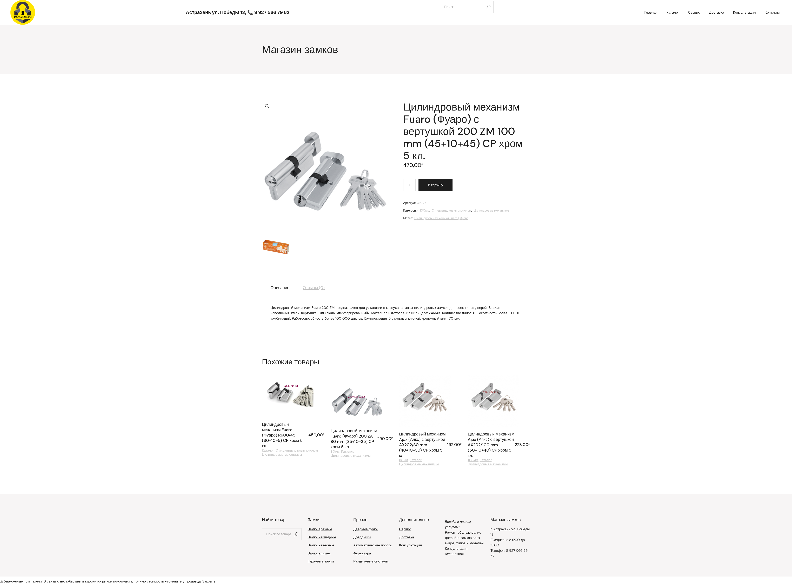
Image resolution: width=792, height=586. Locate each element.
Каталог (268, 450)
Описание (279, 287)
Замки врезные (320, 529)
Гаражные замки (321, 561)
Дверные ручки (365, 529)
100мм (424, 210)
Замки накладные (322, 537)
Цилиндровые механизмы (492, 210)
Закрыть (209, 581)
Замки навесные (321, 545)
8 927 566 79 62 (271, 12)
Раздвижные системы (371, 561)
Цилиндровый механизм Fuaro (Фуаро (441, 218)
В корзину (435, 185)
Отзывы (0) (314, 287)
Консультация (410, 545)
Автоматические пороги (372, 545)
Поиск (296, 534)
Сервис (405, 529)
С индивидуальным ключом (451, 210)
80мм (335, 452)
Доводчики (362, 537)
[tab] (283, 287)
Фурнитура (362, 553)
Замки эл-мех (319, 553)
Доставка (406, 537)
